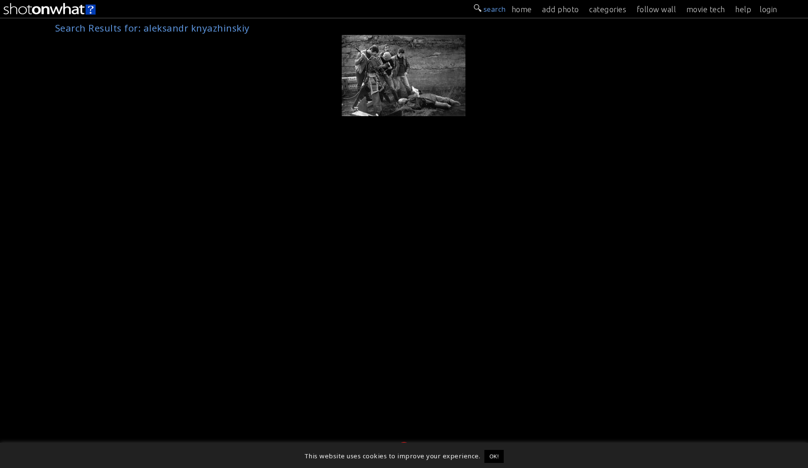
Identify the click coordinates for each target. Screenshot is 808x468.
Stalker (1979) (368, 39)
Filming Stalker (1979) (381, 109)
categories (607, 9)
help (743, 9)
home (522, 9)
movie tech (705, 9)
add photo (560, 9)
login (768, 9)
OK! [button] (494, 456)
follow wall (656, 9)
